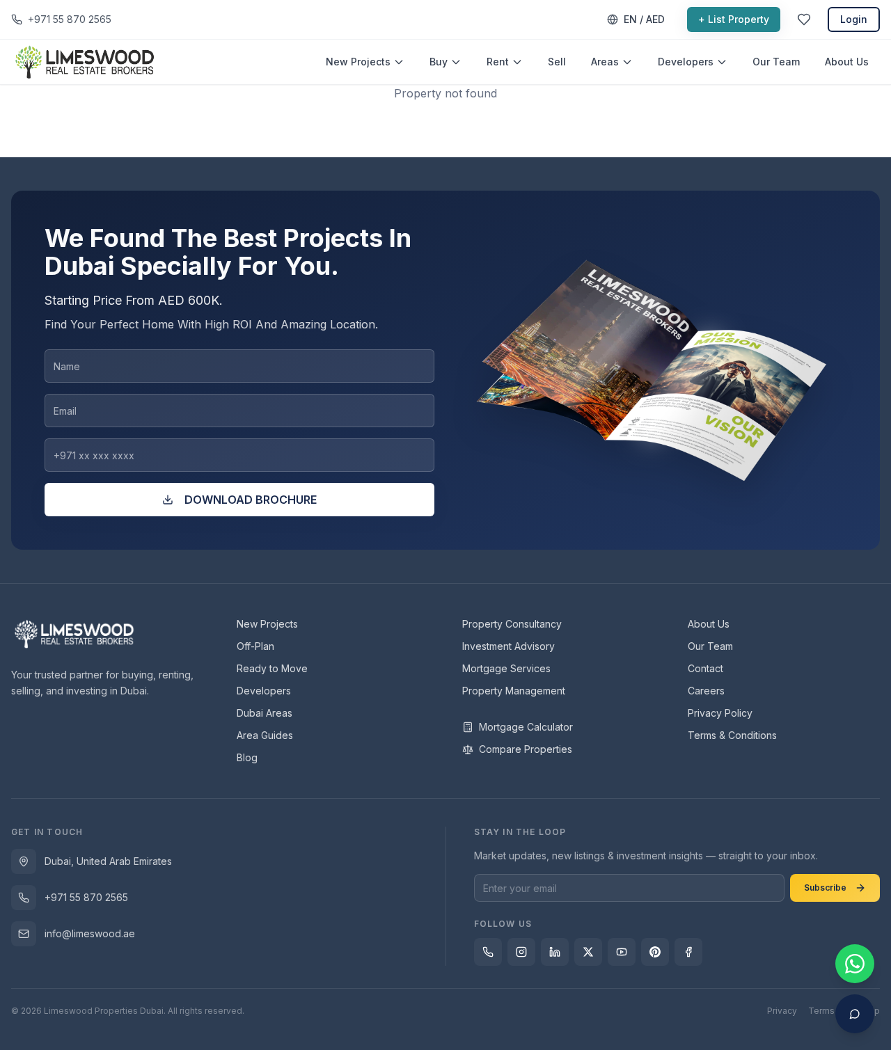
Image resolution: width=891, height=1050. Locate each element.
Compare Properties (525, 749)
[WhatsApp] (488, 952)
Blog (247, 757)
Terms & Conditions (732, 735)
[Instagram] (521, 952)
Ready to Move (272, 668)
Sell (557, 61)
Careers (706, 691)
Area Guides (265, 735)
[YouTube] (622, 952)
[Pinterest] (655, 952)
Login (853, 19)
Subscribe (825, 887)
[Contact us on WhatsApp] (854, 963)
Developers (685, 61)
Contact (705, 668)
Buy (438, 61)
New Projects (358, 61)
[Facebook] (688, 952)
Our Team (776, 61)
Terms (821, 1010)
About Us (847, 61)
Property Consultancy (512, 624)
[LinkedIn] (555, 952)
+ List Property (733, 19)
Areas (605, 61)
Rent (498, 61)
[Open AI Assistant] (854, 1013)
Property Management (513, 691)
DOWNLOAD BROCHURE (250, 500)
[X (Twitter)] (588, 952)
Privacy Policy (720, 713)
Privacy (782, 1010)
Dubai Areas (264, 713)
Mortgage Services (506, 668)
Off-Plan (255, 646)
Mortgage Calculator (526, 727)
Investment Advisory (508, 646)
